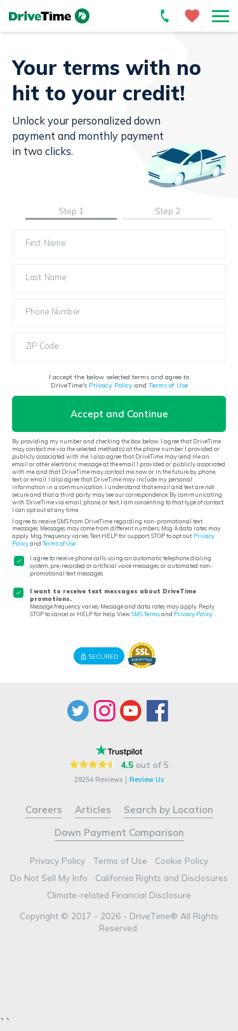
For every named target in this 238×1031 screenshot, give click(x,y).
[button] (220, 16)
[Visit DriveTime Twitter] (79, 711)
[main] (119, 341)
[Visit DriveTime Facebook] (158, 711)
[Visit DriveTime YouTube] (132, 711)
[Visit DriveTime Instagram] (106, 711)
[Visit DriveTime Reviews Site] (119, 750)
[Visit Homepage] (49, 16)
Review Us (146, 779)
